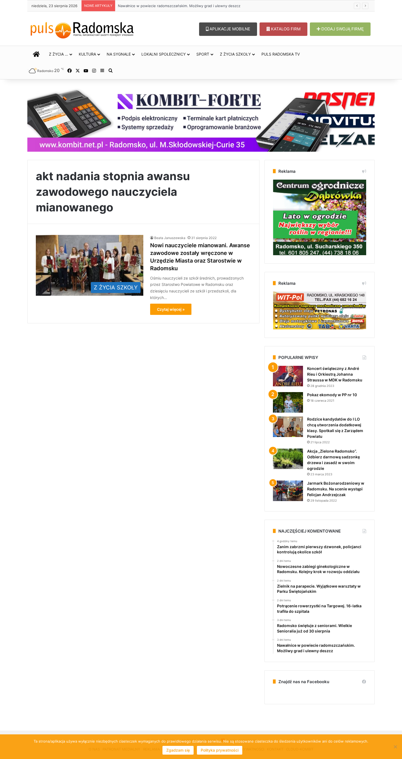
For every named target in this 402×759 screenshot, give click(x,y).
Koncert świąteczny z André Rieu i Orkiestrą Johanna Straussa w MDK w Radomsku (334, 374)
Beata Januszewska (169, 238)
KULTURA (87, 54)
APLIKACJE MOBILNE (229, 28)
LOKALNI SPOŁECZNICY (163, 54)
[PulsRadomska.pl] (82, 29)
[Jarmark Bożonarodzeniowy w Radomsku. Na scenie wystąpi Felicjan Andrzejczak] (288, 491)
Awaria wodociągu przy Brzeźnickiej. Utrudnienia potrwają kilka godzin (172, 6)
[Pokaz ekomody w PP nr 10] (288, 402)
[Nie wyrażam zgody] (395, 746)
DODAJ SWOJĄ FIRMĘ (342, 28)
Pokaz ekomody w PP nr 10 (332, 394)
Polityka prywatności (219, 750)
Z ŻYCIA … (58, 54)
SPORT (202, 54)
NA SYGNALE (119, 54)
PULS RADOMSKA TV (280, 54)
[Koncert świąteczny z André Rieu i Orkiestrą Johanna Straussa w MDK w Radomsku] (288, 376)
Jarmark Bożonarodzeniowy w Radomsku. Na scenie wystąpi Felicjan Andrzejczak (335, 489)
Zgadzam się (178, 750)
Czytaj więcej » (171, 309)
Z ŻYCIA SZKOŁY (235, 54)
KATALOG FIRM (285, 28)
